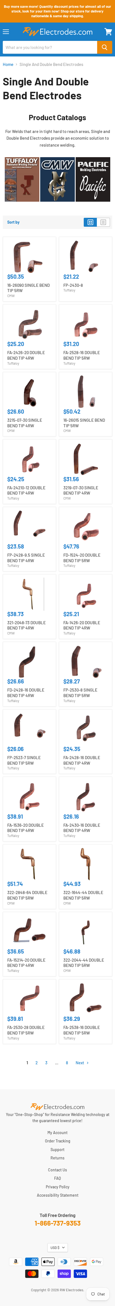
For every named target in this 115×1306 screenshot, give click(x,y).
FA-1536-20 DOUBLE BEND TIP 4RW (25, 828)
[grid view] (90, 222)
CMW (11, 296)
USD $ (55, 1248)
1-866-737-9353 (58, 1223)
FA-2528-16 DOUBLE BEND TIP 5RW (81, 355)
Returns (57, 1158)
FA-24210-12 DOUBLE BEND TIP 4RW (26, 490)
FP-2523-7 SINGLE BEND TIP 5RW (24, 760)
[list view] (103, 222)
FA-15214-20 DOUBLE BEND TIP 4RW (26, 962)
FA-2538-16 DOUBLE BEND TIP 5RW (81, 1030)
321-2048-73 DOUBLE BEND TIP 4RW (26, 625)
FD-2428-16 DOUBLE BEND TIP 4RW (25, 692)
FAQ (57, 1178)
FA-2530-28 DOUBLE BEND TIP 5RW (26, 1030)
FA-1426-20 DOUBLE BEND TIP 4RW (81, 625)
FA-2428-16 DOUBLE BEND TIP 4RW (81, 760)
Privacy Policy (58, 1186)
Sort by (13, 222)
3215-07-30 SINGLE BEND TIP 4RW (24, 423)
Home (8, 64)
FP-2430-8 (73, 285)
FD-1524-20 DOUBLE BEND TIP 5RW (81, 557)
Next (80, 1062)
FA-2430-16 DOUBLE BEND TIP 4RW (81, 828)
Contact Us (57, 1169)
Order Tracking (57, 1141)
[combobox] (50, 47)
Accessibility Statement (57, 1195)
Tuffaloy (69, 290)
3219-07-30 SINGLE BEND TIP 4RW (80, 490)
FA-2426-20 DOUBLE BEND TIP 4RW (26, 355)
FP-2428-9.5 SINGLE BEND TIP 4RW (26, 557)
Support (57, 1149)
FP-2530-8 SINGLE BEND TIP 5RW (80, 692)
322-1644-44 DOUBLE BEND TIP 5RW (83, 895)
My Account (57, 1132)
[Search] (104, 47)
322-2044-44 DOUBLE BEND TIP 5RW (83, 962)
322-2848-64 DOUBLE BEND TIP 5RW (27, 895)
